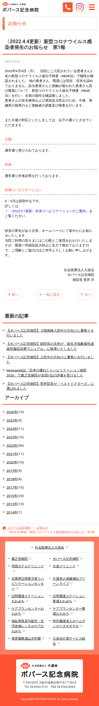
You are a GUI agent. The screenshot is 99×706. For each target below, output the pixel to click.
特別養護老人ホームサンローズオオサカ (69, 623)
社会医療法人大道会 (49, 547)
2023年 (15, 437)
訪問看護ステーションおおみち (28, 598)
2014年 (14, 512)
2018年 (14, 479)
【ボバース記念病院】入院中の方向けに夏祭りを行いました (50, 359)
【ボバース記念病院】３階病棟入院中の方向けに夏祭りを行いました (50, 333)
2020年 (15, 462)
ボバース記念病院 (19, 528)
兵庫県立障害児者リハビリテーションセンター (28, 584)
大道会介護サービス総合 (69, 641)
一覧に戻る (51, 294)
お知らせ (42, 528)
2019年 (14, 471)
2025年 (14, 420)
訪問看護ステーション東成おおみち (69, 598)
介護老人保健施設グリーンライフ (69, 581)
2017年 (15, 487)
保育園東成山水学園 (26, 638)
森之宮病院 (20, 559)
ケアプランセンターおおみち (28, 611)
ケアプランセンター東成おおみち (69, 611)
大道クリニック (64, 566)
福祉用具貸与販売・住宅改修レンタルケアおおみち (28, 626)
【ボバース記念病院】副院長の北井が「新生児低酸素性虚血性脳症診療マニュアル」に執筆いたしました (50, 346)
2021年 (15, 454)
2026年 (15, 412)
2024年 (15, 429)
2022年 (15, 445)
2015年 (15, 504)
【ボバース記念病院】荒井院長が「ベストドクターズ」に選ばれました (50, 386)
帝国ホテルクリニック (28, 566)
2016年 (15, 496)
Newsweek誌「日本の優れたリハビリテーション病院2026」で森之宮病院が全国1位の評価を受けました (46, 372)
